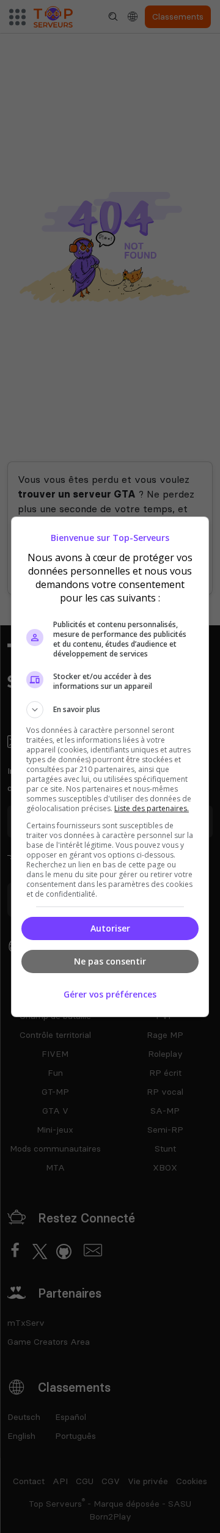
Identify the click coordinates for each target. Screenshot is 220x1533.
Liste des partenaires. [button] (151, 808)
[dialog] (110, 767)
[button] (110, 709)
